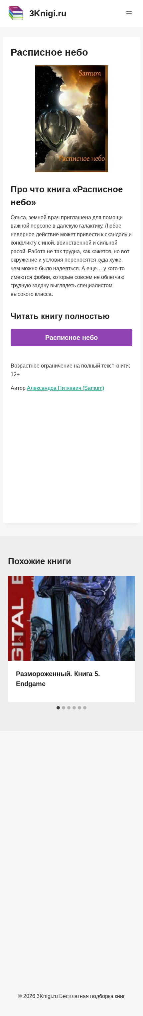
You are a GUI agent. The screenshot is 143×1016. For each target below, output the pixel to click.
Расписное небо (71, 337)
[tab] (58, 707)
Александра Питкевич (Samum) (65, 388)
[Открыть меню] (129, 13)
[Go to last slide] (20, 639)
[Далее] (123, 639)
